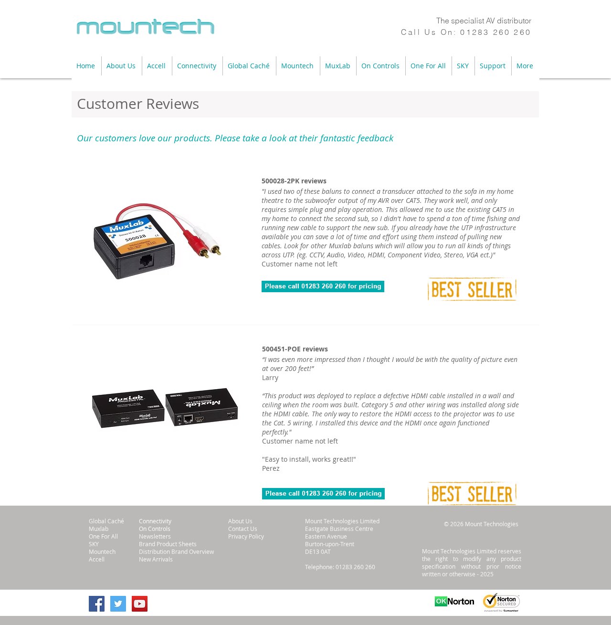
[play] (212, 300)
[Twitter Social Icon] (118, 604)
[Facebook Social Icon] (97, 604)
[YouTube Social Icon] (139, 604)
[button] (121, 65)
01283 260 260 (495, 32)
